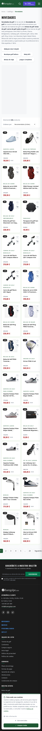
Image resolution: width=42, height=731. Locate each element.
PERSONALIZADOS (8, 628)
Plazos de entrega (7, 666)
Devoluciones (6, 675)
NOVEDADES (6, 621)
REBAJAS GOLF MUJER (11, 49)
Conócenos (5, 645)
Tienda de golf (6, 642)
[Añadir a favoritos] (17, 133)
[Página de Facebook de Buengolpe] (3, 612)
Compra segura (7, 647)
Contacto (4, 678)
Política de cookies (7, 656)
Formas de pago (7, 669)
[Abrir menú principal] (39, 4)
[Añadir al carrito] (37, 137)
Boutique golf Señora (11, 54)
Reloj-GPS (27, 54)
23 (30, 551)
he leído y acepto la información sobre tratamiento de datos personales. (20, 579)
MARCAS (4, 625)
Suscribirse (33, 574)
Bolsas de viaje (9, 60)
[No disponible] (17, 137)
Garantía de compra (8, 672)
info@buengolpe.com (9, 606)
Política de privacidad (9, 653)
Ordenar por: (7, 124)
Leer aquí (12, 580)
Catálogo (10, 11)
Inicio (3, 11)
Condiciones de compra (9, 681)
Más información (11, 716)
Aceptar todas (22, 725)
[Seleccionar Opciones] (17, 379)
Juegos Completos (26, 60)
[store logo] (8, 4)
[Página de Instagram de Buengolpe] (8, 612)
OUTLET (4, 632)
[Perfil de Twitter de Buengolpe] (12, 612)
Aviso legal (5, 650)
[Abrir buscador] (20, 4)
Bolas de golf (6, 690)
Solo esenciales (22, 720)
